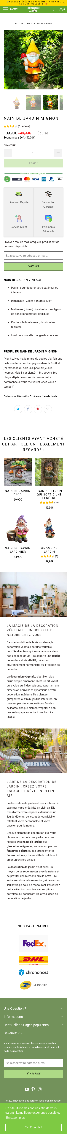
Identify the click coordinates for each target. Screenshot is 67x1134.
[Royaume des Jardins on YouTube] (27, 1089)
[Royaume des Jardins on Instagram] (40, 1089)
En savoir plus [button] (15, 1117)
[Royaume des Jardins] (33, 9)
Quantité (9, 145)
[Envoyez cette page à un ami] (48, 409)
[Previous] (7, 59)
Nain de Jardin (50, 396)
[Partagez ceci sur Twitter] (18, 409)
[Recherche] (53, 9)
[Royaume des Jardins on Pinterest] (33, 1089)
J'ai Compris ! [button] (33, 1127)
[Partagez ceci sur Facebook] (28, 409)
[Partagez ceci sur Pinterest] (38, 409)
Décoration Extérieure (29, 396)
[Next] (59, 59)
